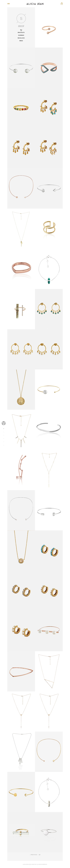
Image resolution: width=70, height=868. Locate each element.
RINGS (21, 40)
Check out (62, 3)
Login (3, 444)
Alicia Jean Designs (35, 4)
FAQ (3, 434)
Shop (3, 427)
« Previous (33, 854)
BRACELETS (21, 32)
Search (4, 440)
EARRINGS (21, 35)
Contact (3, 437)
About (4, 430)
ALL (21, 29)
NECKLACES (21, 38)
